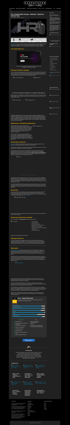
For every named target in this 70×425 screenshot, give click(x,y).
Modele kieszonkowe (30, 404)
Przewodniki (58, 8)
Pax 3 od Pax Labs (52, 67)
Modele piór (29, 405)
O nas (28, 409)
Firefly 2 (45, 404)
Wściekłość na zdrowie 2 (15, 250)
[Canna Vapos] (35, 3)
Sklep (43, 8)
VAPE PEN (39, 8)
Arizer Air (51, 68)
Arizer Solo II (52, 64)
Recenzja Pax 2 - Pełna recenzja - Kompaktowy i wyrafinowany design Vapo (28, 393)
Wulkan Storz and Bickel (53, 63)
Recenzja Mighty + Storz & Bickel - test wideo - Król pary (41, 391)
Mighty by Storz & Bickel (53, 58)
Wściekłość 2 (13, 43)
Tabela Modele (30, 406)
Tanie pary (45, 409)
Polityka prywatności (30, 410)
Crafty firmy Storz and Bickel (54, 59)
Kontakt (29, 415)
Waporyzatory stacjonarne (32, 8)
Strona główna (12, 8)
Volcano (45, 405)
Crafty (45, 406)
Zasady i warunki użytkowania (31, 411)
